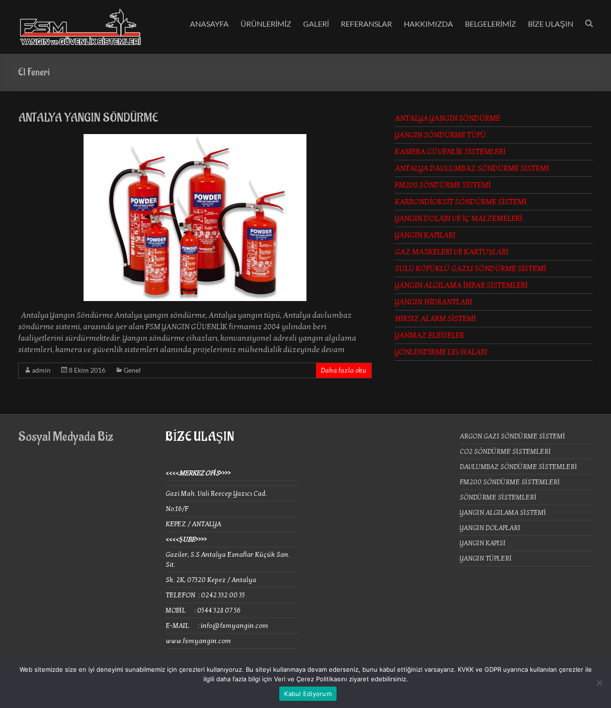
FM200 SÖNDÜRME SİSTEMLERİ (510, 482)
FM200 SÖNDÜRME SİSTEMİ (443, 185)
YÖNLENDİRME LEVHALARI (441, 352)
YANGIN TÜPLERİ (486, 558)
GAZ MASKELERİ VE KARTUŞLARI (451, 252)
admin (41, 370)
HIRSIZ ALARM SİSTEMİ (435, 318)
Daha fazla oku (344, 370)
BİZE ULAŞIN (550, 23)
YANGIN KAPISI (483, 543)
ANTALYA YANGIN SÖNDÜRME (88, 117)
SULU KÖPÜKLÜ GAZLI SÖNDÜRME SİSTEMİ (470, 268)
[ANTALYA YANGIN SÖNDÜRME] (195, 139)
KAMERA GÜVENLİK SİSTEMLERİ (450, 151)
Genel (132, 370)
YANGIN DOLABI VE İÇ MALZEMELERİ (458, 218)
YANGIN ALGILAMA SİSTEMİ (503, 513)
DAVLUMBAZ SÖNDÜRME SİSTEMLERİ (518, 467)
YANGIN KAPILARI (425, 235)
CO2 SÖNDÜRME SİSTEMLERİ (505, 452)
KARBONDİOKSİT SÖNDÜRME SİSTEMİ (461, 202)
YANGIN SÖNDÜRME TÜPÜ (440, 135)
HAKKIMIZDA (428, 23)
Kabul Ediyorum (308, 694)
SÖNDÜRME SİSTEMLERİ (498, 497)
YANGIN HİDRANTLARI (433, 302)
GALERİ (316, 23)
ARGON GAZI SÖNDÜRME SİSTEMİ (512, 436)
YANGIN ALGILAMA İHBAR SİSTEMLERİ (461, 285)
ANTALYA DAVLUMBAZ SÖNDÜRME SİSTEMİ (472, 168)
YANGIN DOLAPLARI (490, 528)
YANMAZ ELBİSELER (429, 335)
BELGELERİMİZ (490, 23)
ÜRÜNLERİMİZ (266, 23)
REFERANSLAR (366, 23)
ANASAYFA (209, 23)
